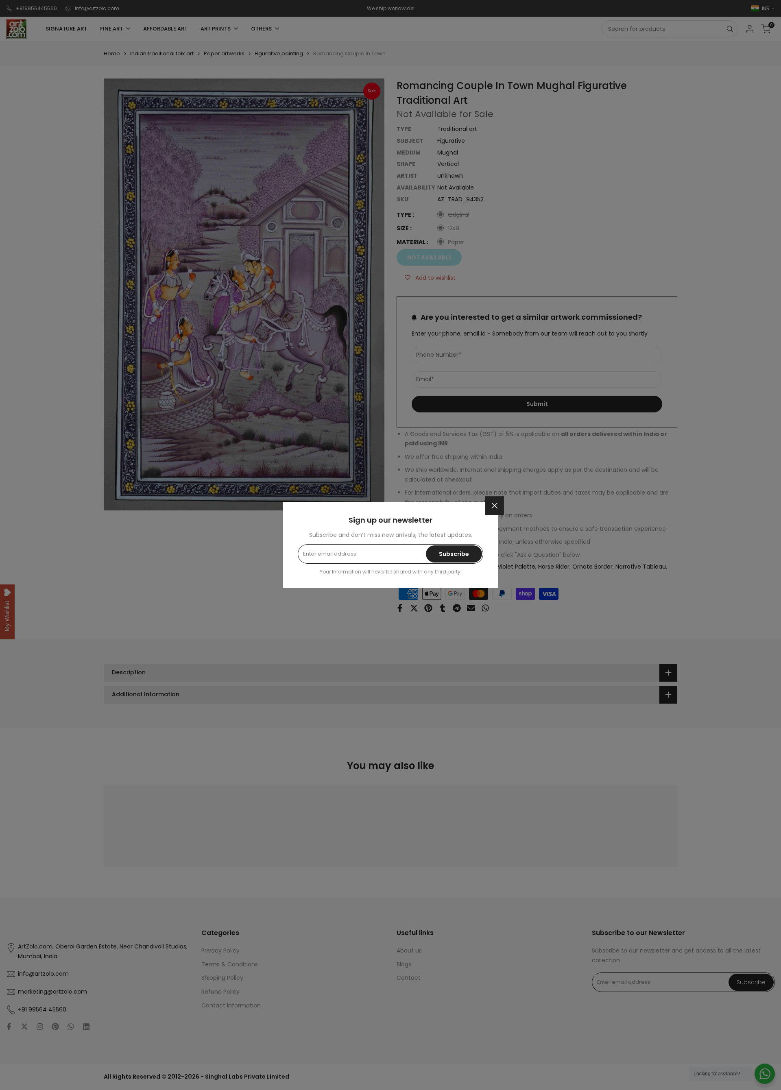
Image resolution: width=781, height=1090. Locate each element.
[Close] (494, 505)
